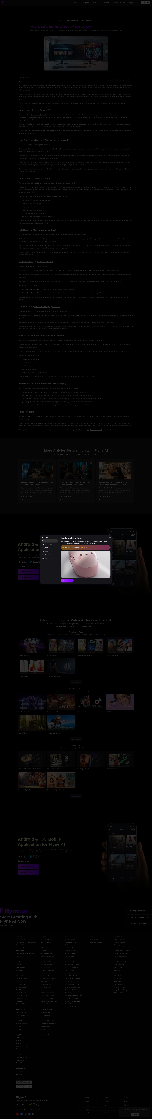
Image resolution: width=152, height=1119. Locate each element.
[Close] (110, 537)
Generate (66, 580)
